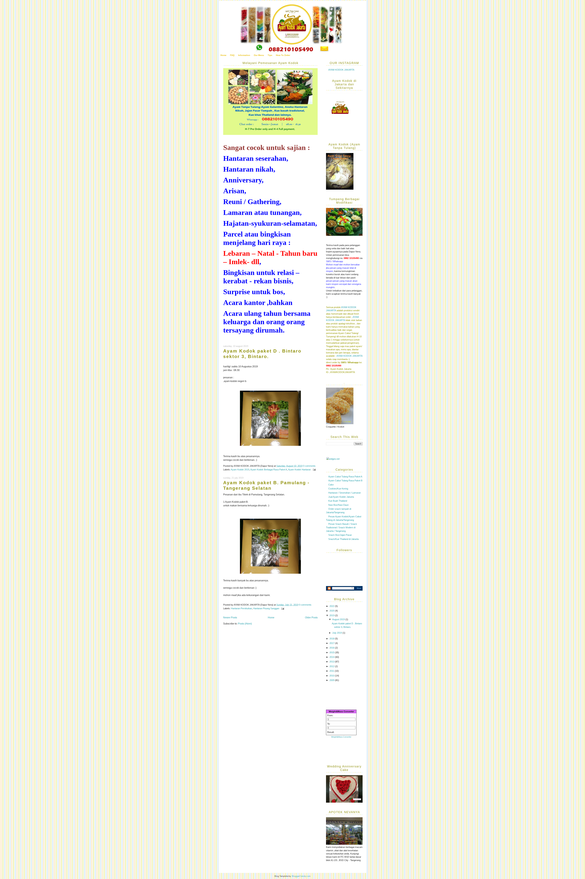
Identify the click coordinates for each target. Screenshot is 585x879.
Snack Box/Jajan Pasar (340, 535)
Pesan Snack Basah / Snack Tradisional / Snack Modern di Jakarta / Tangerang (341, 527)
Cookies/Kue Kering (338, 488)
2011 (332, 671)
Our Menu (259, 55)
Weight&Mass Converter (341, 711)
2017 (332, 643)
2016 (332, 647)
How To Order (283, 55)
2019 (332, 615)
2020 (332, 610)
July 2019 (337, 632)
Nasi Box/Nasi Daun (338, 505)
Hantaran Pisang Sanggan (266, 608)
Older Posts (311, 617)
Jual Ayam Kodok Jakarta (341, 497)
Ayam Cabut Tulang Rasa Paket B (345, 480)
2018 (332, 638)
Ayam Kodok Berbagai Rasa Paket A (268, 469)
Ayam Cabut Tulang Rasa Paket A (345, 476)
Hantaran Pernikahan (241, 608)
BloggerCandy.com (301, 875)
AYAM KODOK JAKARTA (341, 69)
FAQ (232, 55)
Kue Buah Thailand (337, 500)
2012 (332, 666)
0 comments (309, 466)
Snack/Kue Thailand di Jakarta (343, 539)
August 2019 (338, 619)
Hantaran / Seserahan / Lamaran (344, 492)
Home (223, 55)
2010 (332, 675)
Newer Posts (230, 617)
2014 (332, 657)
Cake (331, 484)
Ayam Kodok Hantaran (299, 469)
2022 (332, 606)
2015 (332, 652)
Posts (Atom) (245, 623)
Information (244, 55)
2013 (332, 661)
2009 (332, 680)
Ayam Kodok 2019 (240, 469)
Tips (270, 55)
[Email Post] (313, 469)
